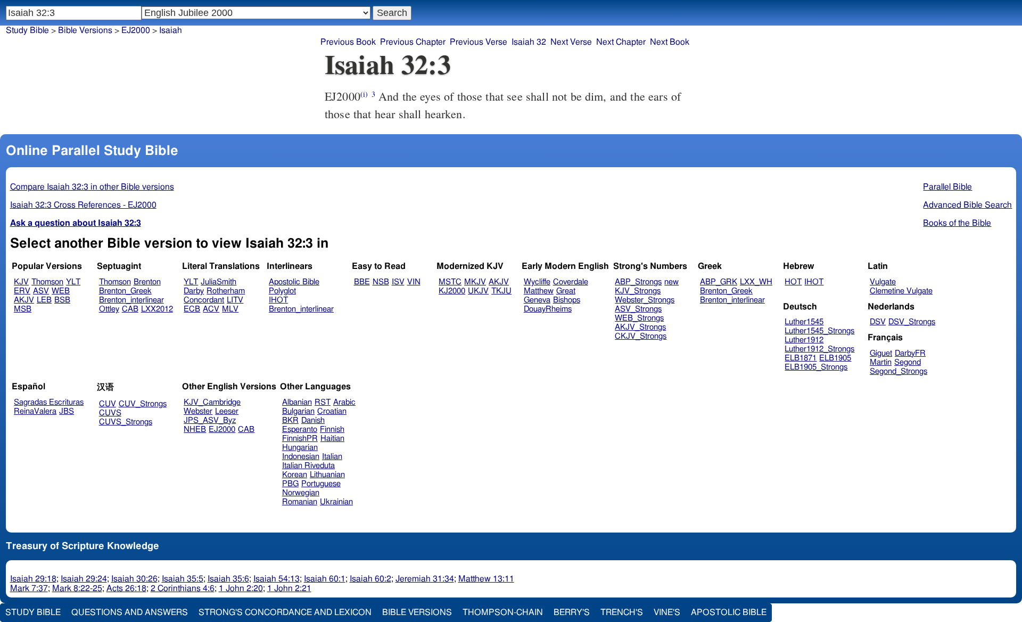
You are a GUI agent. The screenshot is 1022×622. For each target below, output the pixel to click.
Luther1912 (804, 340)
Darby (194, 291)
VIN (414, 282)
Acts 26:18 (126, 588)
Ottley (109, 309)
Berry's (572, 612)
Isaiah (170, 30)
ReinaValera (35, 411)
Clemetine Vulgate (901, 291)
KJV (21, 282)
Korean (294, 475)
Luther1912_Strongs (819, 349)
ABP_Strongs (638, 282)
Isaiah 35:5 (182, 579)
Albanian (297, 402)
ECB (192, 309)
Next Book (669, 42)
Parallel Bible (947, 187)
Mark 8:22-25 (77, 588)
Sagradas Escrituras (49, 402)
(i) (364, 94)
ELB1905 (835, 358)
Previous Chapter (413, 42)
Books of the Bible (957, 223)
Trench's (621, 612)
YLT (73, 282)
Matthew (539, 291)
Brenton (147, 282)
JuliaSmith (218, 282)
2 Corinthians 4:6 (183, 588)
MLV (230, 309)
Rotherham (226, 291)
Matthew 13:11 (486, 579)
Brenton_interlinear (131, 300)
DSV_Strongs (911, 322)
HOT (793, 282)
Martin (881, 362)
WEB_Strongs (639, 318)
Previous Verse (478, 42)
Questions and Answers (129, 612)
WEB (61, 291)
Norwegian (300, 493)
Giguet (881, 353)
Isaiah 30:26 (134, 579)
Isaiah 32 (529, 42)
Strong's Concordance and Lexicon (285, 612)
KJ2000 (452, 291)
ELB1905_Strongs (816, 367)
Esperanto (299, 429)
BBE (362, 282)
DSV (878, 322)
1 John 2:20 (241, 588)
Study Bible (27, 30)
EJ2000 (222, 429)
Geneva (537, 300)
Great (565, 291)
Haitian (332, 439)
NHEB (195, 429)
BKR (290, 420)
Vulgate (883, 282)
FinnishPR (300, 439)
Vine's (667, 612)
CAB (130, 309)
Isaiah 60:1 (324, 579)
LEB (44, 300)
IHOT (278, 300)
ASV (41, 291)
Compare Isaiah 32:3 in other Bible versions (92, 187)
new (671, 282)
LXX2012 (157, 309)
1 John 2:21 (289, 588)
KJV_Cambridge (212, 402)
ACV (211, 309)
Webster (198, 411)
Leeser (226, 411)
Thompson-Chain (503, 612)
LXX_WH (756, 282)
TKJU (501, 291)
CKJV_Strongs (640, 336)
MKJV (475, 282)
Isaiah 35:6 (228, 579)
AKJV (24, 300)
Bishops (566, 300)
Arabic (344, 402)
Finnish (332, 429)
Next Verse (571, 42)
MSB (22, 309)
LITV (235, 300)
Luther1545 (804, 322)
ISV (398, 282)
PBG (290, 484)
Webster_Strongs (644, 300)
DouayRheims (548, 309)
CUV (107, 404)
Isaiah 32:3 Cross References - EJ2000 (83, 205)
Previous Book (348, 42)
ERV (22, 291)
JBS (66, 411)
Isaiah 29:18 (33, 579)
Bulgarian (298, 411)
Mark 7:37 (29, 588)
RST (323, 402)
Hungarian (300, 448)
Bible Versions (85, 30)
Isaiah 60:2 (370, 579)
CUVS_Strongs (125, 422)
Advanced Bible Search (967, 205)
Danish (313, 420)
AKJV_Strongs (640, 327)
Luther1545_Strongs (819, 331)
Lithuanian (327, 475)
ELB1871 (801, 358)
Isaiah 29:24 (84, 579)
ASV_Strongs (638, 309)
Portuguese (321, 484)
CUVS (110, 413)
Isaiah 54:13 (276, 579)
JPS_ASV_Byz (210, 420)
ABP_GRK (718, 282)
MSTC (450, 282)
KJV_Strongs (638, 291)
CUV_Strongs (143, 404)
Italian (332, 457)
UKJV (478, 291)
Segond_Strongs (898, 371)
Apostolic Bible (729, 612)
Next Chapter (621, 42)
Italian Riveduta (308, 466)
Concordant (204, 300)
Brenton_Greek (125, 291)
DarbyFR (910, 353)
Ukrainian (336, 502)
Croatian (332, 411)
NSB (381, 282)
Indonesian (300, 457)
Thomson (47, 282)
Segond (907, 362)
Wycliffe (537, 282)
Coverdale (570, 282)
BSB (62, 300)
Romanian (299, 502)
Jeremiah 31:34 (424, 579)
